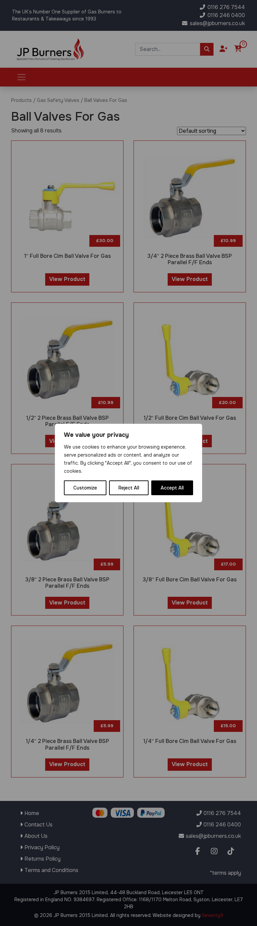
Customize (85, 488)
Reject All (128, 488)
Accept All (172, 488)
